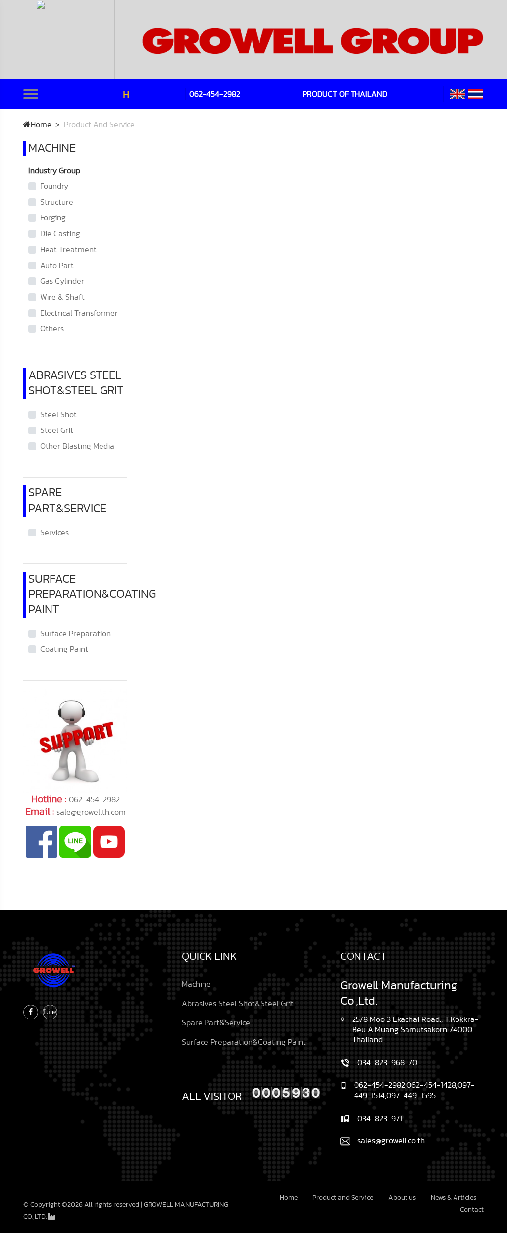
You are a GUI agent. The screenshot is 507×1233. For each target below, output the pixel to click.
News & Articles (453, 1197)
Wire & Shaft (62, 297)
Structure (56, 202)
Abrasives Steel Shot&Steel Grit (238, 1004)
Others (52, 329)
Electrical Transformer (79, 313)
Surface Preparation (75, 634)
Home (41, 125)
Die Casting (60, 234)
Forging (53, 218)
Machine (196, 984)
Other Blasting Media (77, 446)
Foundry (54, 186)
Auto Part (57, 265)
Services (54, 532)
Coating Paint (64, 649)
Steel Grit (56, 430)
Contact (472, 1209)
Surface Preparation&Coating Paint (244, 1042)
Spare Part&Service (216, 1023)
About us (402, 1197)
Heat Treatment (68, 250)
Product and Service (342, 1197)
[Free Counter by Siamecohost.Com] (286, 1091)
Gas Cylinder (62, 281)
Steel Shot (58, 415)
